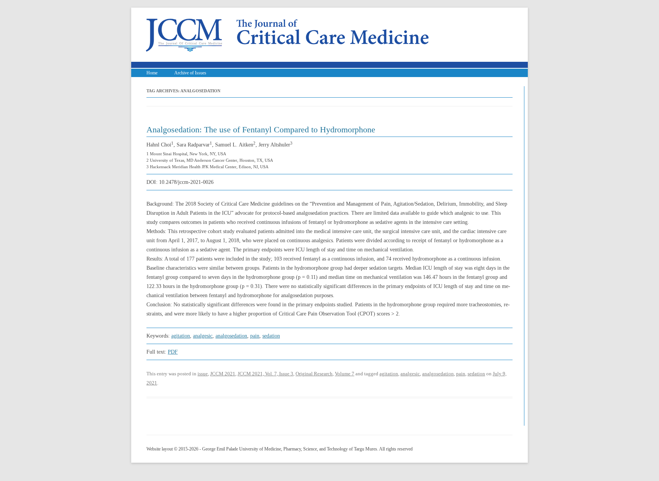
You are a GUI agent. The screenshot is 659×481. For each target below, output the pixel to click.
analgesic (202, 336)
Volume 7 (344, 373)
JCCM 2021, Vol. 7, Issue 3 (265, 373)
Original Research (314, 373)
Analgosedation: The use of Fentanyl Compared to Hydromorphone (260, 129)
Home (152, 73)
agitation (180, 336)
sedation (271, 336)
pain (254, 336)
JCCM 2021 (222, 373)
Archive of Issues (190, 73)
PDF (173, 352)
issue (203, 373)
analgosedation (231, 336)
